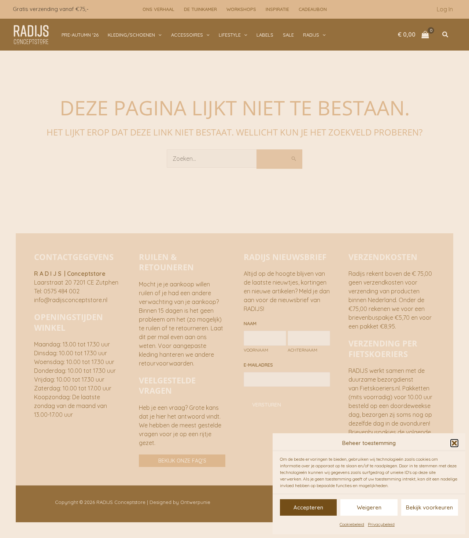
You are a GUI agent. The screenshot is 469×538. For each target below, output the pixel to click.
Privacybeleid (381, 524)
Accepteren (308, 507)
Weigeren (369, 507)
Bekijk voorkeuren (429, 507)
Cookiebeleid (352, 524)
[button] (454, 443)
